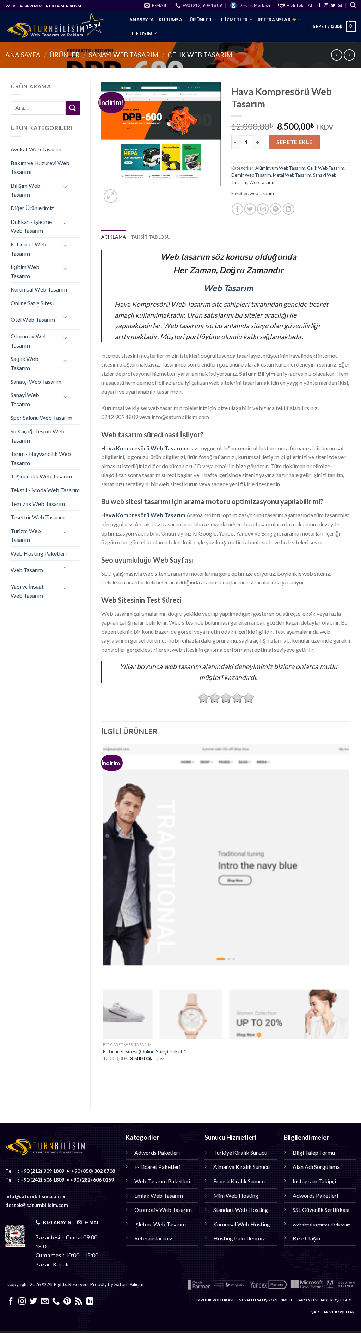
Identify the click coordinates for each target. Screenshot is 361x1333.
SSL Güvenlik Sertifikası (321, 1209)
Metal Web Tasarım (292, 175)
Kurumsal (172, 20)
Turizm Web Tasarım (26, 535)
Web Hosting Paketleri (39, 553)
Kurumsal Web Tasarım (39, 289)
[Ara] (353, 5)
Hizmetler (234, 20)
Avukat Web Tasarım (36, 149)
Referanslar (277, 20)
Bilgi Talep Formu (314, 1152)
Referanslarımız (153, 1238)
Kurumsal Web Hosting (241, 1224)
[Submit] (73, 108)
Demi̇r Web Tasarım (251, 175)
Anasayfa (141, 20)
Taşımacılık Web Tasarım (41, 476)
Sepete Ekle (294, 141)
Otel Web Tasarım (33, 319)
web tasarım (262, 193)
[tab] (113, 237)
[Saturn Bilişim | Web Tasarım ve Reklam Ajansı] (62, 26)
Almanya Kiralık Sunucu (241, 1166)
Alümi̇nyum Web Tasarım (280, 168)
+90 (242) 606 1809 (42, 1180)
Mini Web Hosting (235, 1195)
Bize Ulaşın (306, 1238)
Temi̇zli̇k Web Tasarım (38, 503)
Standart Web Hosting (240, 1209)
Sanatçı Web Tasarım (36, 381)
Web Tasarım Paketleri (162, 1181)
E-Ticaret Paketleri (157, 1166)
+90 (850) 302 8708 (93, 1171)
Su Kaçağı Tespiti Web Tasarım (38, 436)
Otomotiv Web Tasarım (29, 341)
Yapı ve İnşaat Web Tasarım (27, 591)
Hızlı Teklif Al (299, 5)
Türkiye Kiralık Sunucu (240, 1152)
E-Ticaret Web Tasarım (29, 249)
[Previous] (104, 1086)
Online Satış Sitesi (32, 303)
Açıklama (113, 237)
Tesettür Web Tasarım (38, 517)
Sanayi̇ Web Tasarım (123, 55)
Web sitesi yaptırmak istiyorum (322, 1224)
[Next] (127, 192)
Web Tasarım (27, 570)
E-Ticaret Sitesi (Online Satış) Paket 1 (144, 1051)
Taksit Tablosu (151, 237)
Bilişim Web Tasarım (26, 190)
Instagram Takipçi (314, 1181)
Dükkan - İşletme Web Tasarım (31, 226)
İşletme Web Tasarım (160, 1224)
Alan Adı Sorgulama (316, 1166)
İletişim (142, 33)
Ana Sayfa (23, 55)
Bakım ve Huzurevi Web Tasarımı (40, 167)
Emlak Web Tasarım (158, 1195)
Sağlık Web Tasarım (24, 363)
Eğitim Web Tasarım (25, 271)
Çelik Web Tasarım (199, 55)
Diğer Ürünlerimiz (32, 208)
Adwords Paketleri (157, 1152)
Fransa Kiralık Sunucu (239, 1181)
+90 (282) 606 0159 (92, 1180)
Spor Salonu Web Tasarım (41, 417)
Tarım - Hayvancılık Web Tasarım (41, 458)
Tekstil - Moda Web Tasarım (45, 490)
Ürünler (201, 20)
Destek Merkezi (254, 5)
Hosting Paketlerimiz (239, 1238)
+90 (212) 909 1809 (42, 1171)
